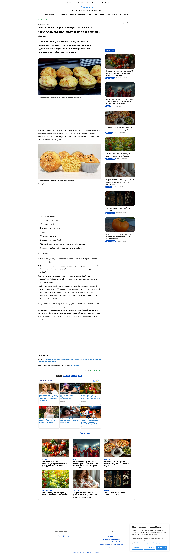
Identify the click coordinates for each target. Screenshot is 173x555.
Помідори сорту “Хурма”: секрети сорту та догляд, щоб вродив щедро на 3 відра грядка (119, 236)
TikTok (91, 2)
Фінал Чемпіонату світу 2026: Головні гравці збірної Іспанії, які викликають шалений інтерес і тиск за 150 (119, 101)
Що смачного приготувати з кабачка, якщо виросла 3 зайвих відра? (116, 464)
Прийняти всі (162, 547)
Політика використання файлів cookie (148, 543)
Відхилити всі (150, 547)
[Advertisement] (69, 114)
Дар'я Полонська (128, 23)
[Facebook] (64, 2)
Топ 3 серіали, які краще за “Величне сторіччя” (114, 494)
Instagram (81, 2)
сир (80, 376)
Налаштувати (138, 547)
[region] (149, 537)
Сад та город (110, 159)
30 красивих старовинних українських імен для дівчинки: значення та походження (119, 182)
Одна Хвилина (74, 365)
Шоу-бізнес (110, 213)
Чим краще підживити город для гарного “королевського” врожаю (55, 494)
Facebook (70, 2)
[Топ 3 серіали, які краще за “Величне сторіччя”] (120, 198)
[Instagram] (75, 2)
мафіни (74, 376)
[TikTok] (87, 2)
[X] (96, 2)
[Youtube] (102, 2)
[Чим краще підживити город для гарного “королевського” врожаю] (120, 144)
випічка (66, 376)
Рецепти (42, 20)
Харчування (110, 78)
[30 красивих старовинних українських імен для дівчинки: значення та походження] (120, 170)
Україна (108, 187)
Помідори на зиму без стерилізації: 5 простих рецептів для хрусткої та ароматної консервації (119, 73)
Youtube (107, 2)
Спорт (108, 106)
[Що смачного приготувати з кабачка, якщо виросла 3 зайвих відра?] (120, 118)
